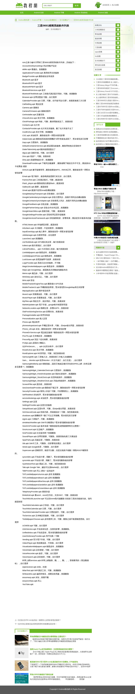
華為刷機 (98, 34)
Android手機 (36, 20)
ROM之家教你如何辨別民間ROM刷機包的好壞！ (38, 624)
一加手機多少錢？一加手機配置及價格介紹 (112, 261)
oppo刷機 (98, 52)
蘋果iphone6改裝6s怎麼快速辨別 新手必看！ (108, 129)
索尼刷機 (98, 69)
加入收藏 (115, 5)
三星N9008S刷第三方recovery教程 (109, 88)
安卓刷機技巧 (64, 20)
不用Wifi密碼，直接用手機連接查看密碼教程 (112, 264)
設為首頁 (106, 5)
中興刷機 (98, 43)
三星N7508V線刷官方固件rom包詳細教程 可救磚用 (115, 110)
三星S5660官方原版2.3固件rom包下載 (110, 100)
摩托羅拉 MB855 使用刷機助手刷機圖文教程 (108, 132)
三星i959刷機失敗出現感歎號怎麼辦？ (108, 135)
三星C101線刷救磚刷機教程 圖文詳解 (110, 116)
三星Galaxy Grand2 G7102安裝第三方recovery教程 (115, 91)
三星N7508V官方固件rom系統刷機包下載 (111, 107)
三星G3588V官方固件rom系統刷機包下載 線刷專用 (115, 119)
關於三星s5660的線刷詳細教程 (107, 103)
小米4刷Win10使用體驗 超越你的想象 (110, 273)
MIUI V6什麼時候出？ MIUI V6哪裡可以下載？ (113, 258)
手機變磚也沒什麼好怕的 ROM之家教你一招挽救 (108, 138)
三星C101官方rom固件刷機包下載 (109, 113)
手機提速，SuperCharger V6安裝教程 (110, 255)
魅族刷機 (98, 38)
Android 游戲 (103, 12)
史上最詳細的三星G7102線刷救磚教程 (110, 94)
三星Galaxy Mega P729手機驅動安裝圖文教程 (113, 85)
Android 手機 (59, 12)
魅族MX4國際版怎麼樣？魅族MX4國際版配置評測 (114, 270)
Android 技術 (39, 12)
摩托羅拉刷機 (100, 65)
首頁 (21, 12)
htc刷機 (98, 56)
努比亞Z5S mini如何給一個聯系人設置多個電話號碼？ (40, 620)
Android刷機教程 (50, 20)
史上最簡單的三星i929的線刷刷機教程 (110, 97)
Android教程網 (23, 20)
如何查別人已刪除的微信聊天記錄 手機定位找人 (108, 144)
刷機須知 (98, 25)
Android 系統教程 (81, 12)
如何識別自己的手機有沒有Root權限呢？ (108, 141)
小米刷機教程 (100, 30)
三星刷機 (98, 47)
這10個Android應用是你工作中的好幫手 (111, 267)
